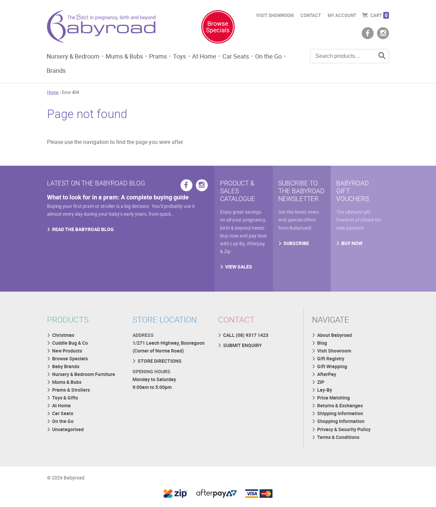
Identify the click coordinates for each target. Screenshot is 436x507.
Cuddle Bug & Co (70, 343)
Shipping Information (340, 413)
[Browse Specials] (218, 28)
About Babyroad (334, 335)
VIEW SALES (238, 266)
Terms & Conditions (338, 437)
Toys (179, 56)
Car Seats (235, 56)
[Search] (382, 56)
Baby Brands (65, 366)
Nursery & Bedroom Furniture (83, 374)
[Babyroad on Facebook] (368, 33)
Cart (378, 15)
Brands (56, 70)
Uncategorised (68, 429)
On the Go (268, 56)
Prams (158, 56)
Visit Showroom (275, 15)
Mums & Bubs (124, 56)
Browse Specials (70, 358)
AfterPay (326, 374)
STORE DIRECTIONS (160, 361)
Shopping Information (340, 421)
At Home (204, 56)
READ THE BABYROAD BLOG (83, 229)
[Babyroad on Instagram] (383, 33)
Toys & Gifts (65, 397)
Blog (322, 343)
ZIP (320, 382)
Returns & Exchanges (340, 405)
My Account (342, 15)
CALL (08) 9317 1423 (245, 335)
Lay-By (324, 390)
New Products (67, 350)
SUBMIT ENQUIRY (242, 345)
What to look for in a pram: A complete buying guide (118, 197)
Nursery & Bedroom (73, 56)
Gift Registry (330, 358)
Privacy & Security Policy (344, 429)
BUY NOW (351, 243)
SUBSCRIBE (296, 243)
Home (53, 92)
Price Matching (333, 397)
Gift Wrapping (332, 366)
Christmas (63, 335)
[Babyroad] (101, 28)
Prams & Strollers (71, 390)
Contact (310, 15)
